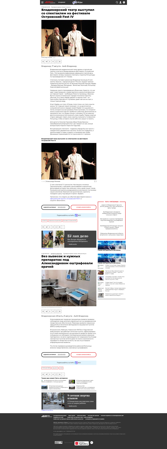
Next (93, 158)
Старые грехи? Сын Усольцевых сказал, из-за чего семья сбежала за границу (115, 284)
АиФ (54, 57)
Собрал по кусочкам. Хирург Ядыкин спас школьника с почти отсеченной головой (115, 267)
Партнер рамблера (68, 442)
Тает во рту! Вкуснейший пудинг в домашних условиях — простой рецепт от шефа (114, 272)
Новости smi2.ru (47, 248)
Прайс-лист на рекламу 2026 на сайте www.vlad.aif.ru (68, 419)
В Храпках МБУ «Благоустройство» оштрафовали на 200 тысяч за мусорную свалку (85, 387)
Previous (45, 158)
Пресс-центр (71, 415)
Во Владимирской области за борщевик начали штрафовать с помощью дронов (53, 381)
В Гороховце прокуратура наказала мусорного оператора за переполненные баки (58, 387)
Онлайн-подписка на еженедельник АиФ (112, 415)
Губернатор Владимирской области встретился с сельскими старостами (112, 234)
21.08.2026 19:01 (45, 253)
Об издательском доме (59, 415)
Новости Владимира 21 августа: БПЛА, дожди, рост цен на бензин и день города (111, 206)
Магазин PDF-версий (93, 415)
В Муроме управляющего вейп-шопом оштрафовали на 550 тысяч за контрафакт (85, 382)
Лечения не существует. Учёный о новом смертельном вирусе (114, 294)
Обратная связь (81, 415)
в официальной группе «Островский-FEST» (70, 198)
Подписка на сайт (58, 417)
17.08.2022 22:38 (45, 7)
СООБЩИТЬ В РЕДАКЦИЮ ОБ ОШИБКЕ (94, 419)
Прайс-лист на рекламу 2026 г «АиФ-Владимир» (80, 417)
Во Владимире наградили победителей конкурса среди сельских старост (111, 213)
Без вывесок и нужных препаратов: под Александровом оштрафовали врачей (111, 220)
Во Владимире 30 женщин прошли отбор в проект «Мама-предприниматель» (111, 227)
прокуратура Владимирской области (51, 307)
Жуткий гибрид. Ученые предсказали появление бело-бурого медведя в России (115, 289)
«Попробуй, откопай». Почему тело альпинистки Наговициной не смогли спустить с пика (114, 278)
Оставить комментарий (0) (83, 207)
